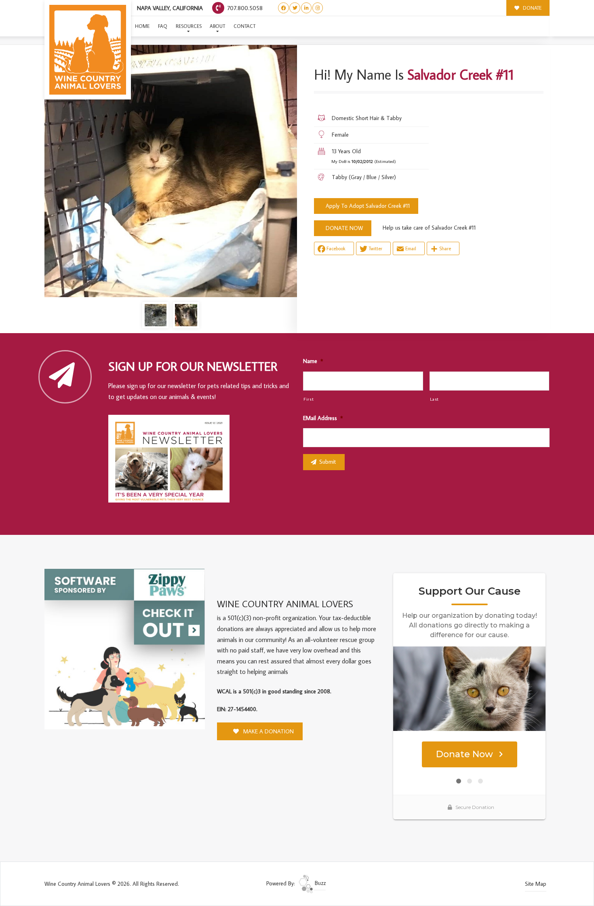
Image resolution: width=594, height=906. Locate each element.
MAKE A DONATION (268, 731)
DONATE (531, 8)
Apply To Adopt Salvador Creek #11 (368, 205)
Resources (189, 26)
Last (434, 399)
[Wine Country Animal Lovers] (87, 50)
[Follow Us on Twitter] (294, 7)
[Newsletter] (172, 460)
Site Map (535, 883)
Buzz (319, 883)
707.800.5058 (244, 8)
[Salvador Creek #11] (170, 171)
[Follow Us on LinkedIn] (306, 7)
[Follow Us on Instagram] (317, 7)
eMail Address (323, 418)
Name (313, 361)
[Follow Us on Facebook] (283, 7)
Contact (244, 26)
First (308, 399)
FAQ (162, 26)
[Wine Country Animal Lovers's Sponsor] (124, 648)
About (217, 26)
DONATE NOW (344, 228)
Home (142, 26)
